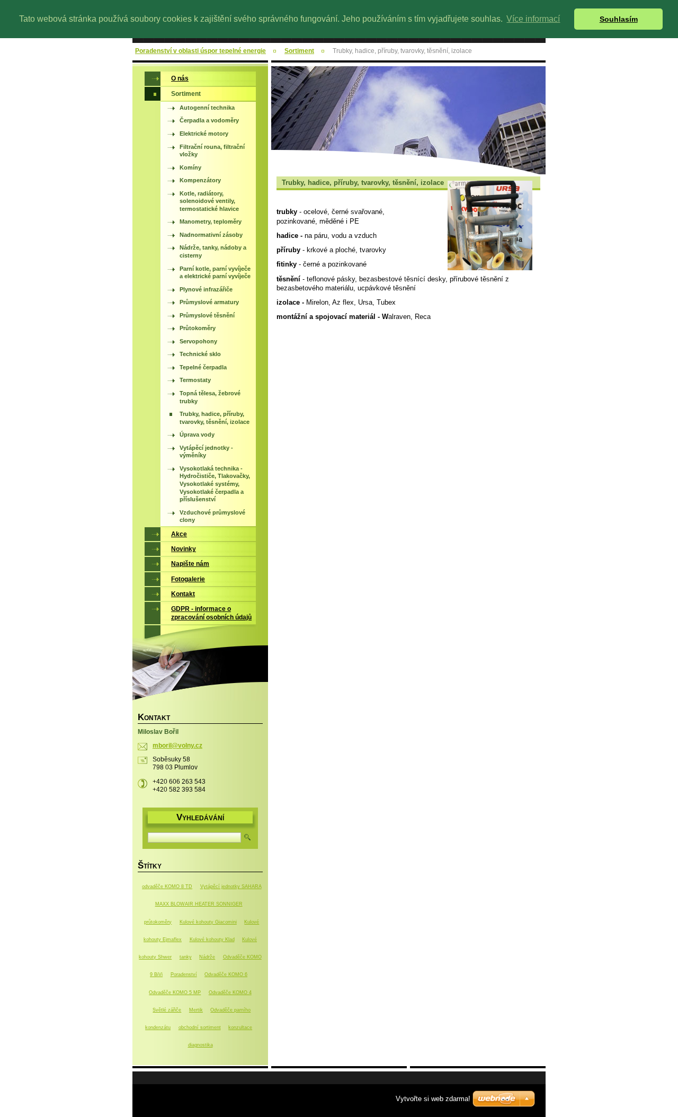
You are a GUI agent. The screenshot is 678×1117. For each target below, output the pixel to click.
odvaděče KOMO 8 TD (167, 886)
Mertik (196, 1010)
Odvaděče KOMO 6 (225, 974)
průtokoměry (158, 922)
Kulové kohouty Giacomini (208, 922)
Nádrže (207, 957)
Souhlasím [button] (619, 19)
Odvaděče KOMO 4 (230, 992)
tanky (186, 957)
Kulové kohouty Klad (212, 939)
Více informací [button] (533, 18)
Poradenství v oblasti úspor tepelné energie (200, 51)
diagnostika (200, 1045)
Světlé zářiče (167, 1010)
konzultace (240, 1027)
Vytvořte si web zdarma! (433, 1099)
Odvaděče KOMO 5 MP (175, 992)
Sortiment (299, 51)
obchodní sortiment (200, 1027)
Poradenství (184, 974)
